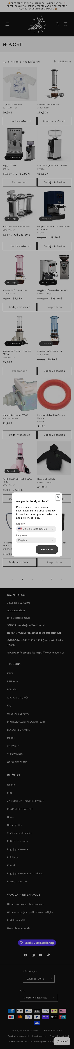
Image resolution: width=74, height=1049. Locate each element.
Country (20, 524)
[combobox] (33, 529)
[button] (58, 497)
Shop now (47, 549)
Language (21, 535)
